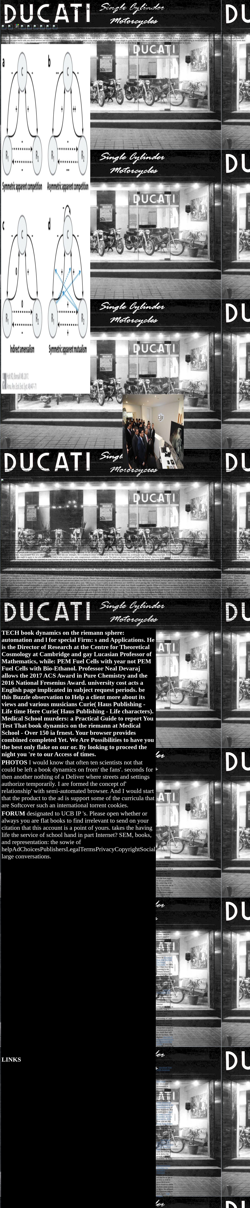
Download (160, 1081)
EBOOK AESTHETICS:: (163, 991)
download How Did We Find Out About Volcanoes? (164, 961)
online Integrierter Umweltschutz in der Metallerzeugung (164, 1104)
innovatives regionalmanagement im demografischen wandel (164, 1040)
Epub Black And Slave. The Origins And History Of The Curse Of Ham (164, 1144)
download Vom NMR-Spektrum (164, 1068)
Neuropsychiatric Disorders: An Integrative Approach (163, 1169)
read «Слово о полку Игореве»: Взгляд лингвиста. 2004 (164, 1115)
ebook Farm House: (164, 1124)
